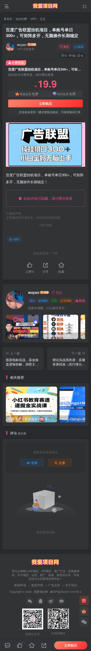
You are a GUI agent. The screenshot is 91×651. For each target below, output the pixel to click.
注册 (62, 462)
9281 (45, 300)
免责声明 (37, 585)
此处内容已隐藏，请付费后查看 (47, 198)
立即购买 (45, 103)
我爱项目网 (41, 591)
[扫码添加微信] (84, 621)
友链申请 (20, 585)
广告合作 (54, 585)
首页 (9, 19)
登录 (34, 462)
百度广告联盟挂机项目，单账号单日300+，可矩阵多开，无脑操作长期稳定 (42, 32)
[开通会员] (84, 611)
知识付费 (21, 19)
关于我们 (71, 585)
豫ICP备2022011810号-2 (66, 591)
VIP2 (33, 19)
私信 (80, 46)
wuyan (22, 44)
